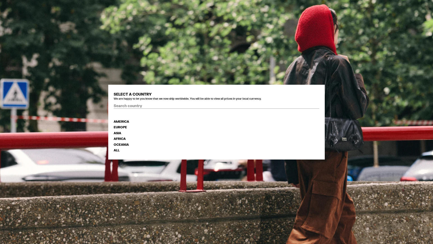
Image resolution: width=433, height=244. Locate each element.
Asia (117, 133)
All (117, 150)
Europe (120, 127)
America (121, 121)
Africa (120, 139)
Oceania (121, 144)
